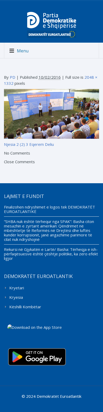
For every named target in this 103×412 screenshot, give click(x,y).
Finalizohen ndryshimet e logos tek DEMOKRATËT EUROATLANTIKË (49, 209)
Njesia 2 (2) (14, 144)
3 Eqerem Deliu (40, 144)
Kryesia (16, 297)
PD (12, 77)
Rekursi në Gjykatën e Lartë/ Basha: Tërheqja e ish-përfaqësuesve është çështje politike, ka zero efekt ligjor (51, 254)
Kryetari (16, 287)
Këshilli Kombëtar (25, 306)
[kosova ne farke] (51, 113)
